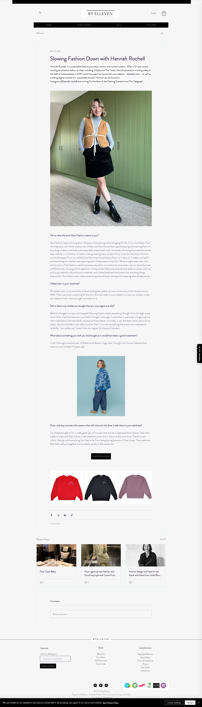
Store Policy (145, 657)
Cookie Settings (174, 702)
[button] (164, 13)
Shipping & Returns (145, 654)
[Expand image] (67, 487)
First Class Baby (48, 571)
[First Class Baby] (56, 555)
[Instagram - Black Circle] (95, 685)
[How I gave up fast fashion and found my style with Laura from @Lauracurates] (101, 555)
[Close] (198, 702)
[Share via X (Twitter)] (58, 515)
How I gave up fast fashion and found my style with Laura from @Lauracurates (100, 573)
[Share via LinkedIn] (65, 515)
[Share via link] (71, 515)
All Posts (40, 33)
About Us (101, 653)
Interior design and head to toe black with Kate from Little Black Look (145, 573)
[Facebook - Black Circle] (101, 685)
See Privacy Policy (111, 702)
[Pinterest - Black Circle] (106, 685)
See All (163, 539)
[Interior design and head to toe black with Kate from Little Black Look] (145, 555)
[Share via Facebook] (51, 515)
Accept (190, 702)
